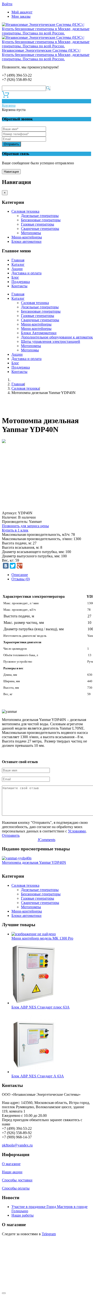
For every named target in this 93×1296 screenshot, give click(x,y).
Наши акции (12, 1172)
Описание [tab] (19, 575)
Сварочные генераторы (40, 229)
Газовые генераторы (37, 224)
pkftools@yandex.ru (17, 1145)
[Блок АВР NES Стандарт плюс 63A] (33, 1003)
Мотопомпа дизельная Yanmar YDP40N (34, 862)
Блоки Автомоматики (39, 333)
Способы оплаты (16, 1188)
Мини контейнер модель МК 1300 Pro (42, 938)
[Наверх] (4, 1293)
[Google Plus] (19, 566)
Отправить (11, 144)
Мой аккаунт (21, 12)
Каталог (18, 264)
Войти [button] (7, 4)
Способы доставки (17, 1180)
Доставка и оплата (26, 273)
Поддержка (20, 282)
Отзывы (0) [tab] (20, 579)
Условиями (77, 831)
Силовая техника (25, 211)
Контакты (19, 286)
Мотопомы (30, 350)
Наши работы (22, 1215)
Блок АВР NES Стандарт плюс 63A (40, 1007)
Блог (15, 277)
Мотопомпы (31, 233)
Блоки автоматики (26, 241)
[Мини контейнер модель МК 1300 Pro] (33, 934)
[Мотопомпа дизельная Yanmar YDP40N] (16, 858)
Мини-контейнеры (26, 237)
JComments (46, 840)
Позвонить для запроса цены (25, 526)
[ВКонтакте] (6, 566)
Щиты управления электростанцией (50, 341)
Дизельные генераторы (40, 216)
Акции (17, 269)
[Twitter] (13, 566)
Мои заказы (21, 16)
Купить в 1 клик (15, 530)
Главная (17, 260)
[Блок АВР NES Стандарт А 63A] (33, 1072)
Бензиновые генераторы (41, 220)
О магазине (11, 1164)
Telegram (49, 1234)
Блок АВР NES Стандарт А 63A (37, 1076)
